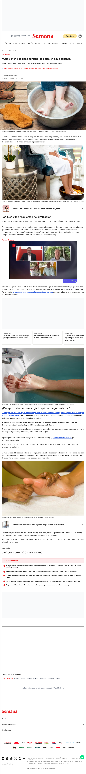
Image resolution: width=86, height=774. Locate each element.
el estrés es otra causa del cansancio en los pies (32, 292)
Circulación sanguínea (33, 552)
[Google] (3, 758)
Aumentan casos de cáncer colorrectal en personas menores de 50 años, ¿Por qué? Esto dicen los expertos (16, 337)
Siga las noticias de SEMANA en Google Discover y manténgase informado (32, 68)
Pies (4, 552)
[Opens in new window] (7, 758)
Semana (4, 51)
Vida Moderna (14, 51)
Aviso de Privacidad (9, 764)
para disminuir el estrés (61, 438)
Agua (10, 552)
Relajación (19, 552)
